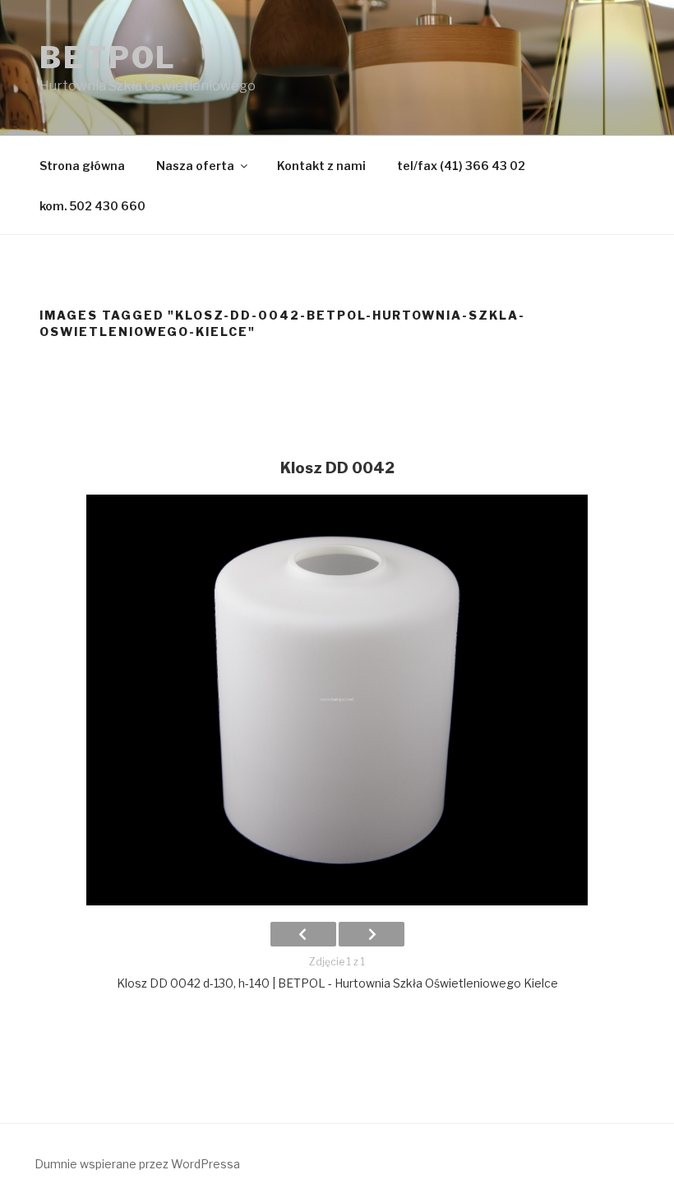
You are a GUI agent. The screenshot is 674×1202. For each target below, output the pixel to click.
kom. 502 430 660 (92, 206)
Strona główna (82, 166)
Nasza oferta (195, 166)
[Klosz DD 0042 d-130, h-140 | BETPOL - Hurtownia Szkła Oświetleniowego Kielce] (337, 700)
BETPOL (108, 57)
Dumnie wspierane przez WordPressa (137, 1164)
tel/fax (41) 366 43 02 (461, 166)
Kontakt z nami (321, 166)
